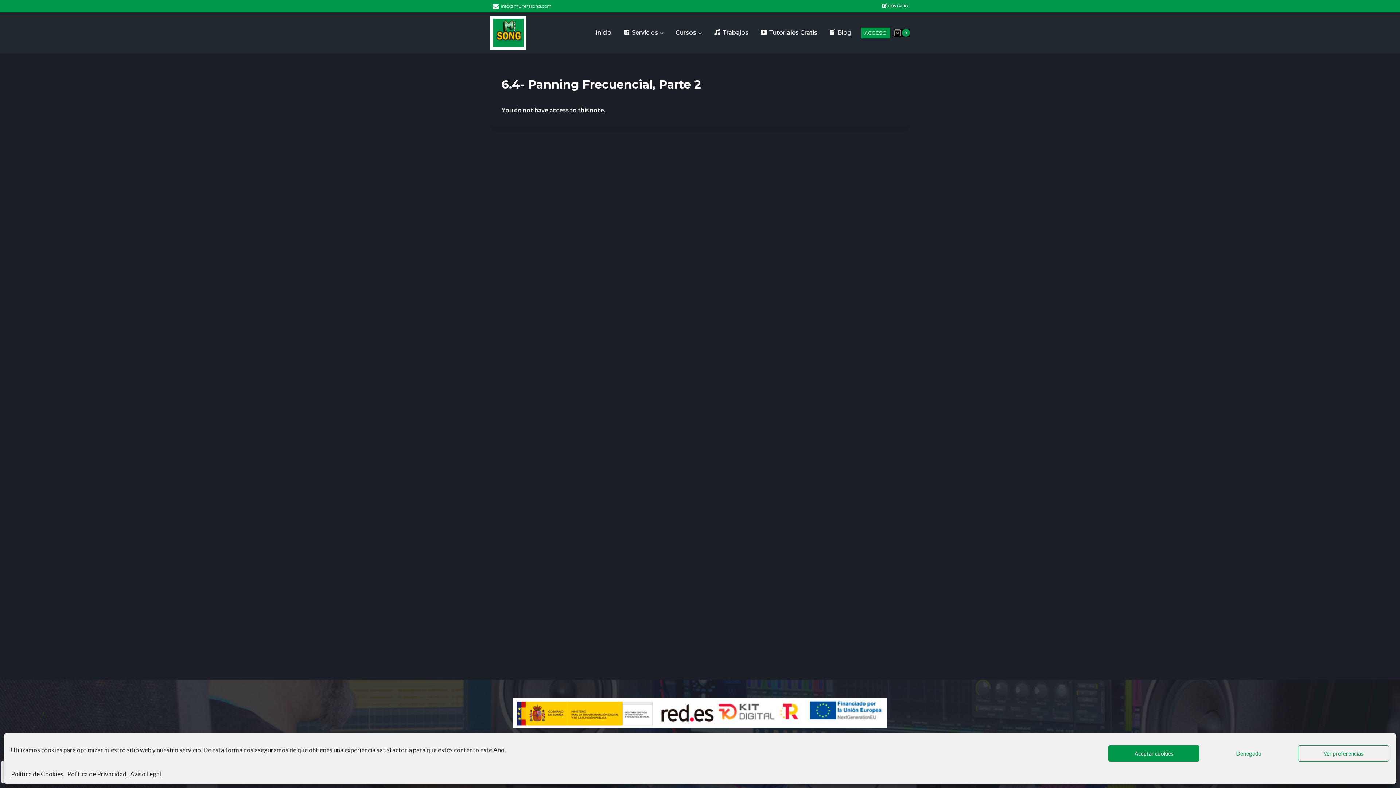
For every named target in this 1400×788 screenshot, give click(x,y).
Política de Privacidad (97, 774)
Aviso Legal (145, 774)
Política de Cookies (37, 774)
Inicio (603, 32)
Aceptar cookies (1154, 753)
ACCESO (875, 33)
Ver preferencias (1343, 753)
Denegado (1248, 753)
